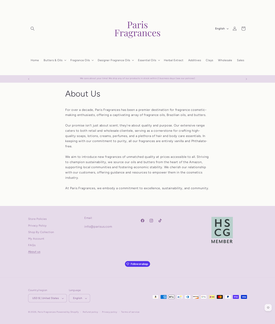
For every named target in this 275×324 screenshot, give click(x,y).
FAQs (32, 245)
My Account (36, 238)
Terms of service (130, 312)
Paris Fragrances (47, 312)
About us (34, 251)
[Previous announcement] (28, 79)
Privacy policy (109, 312)
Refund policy (90, 312)
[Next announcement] (246, 79)
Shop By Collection (41, 232)
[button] (32, 28)
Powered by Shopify (67, 312)
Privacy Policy (37, 225)
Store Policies (37, 218)
